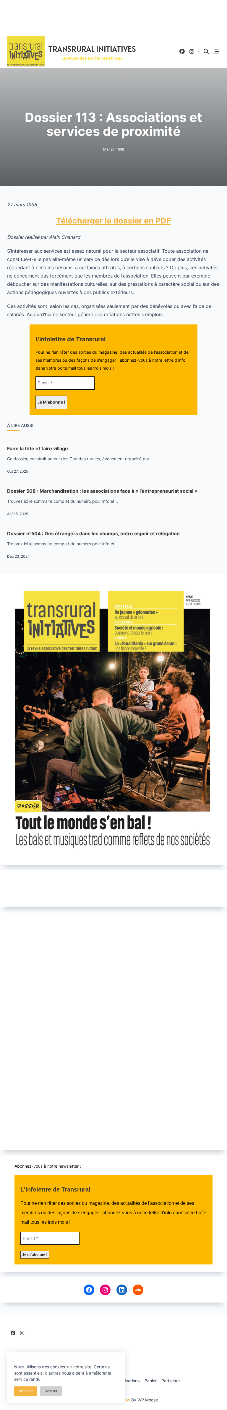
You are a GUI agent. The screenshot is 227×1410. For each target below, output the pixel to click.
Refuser (51, 1391)
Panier (151, 1380)
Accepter (26, 1391)
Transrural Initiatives (92, 48)
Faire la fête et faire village (37, 448)
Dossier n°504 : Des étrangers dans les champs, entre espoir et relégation (93, 533)
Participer (170, 1380)
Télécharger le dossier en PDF (113, 221)
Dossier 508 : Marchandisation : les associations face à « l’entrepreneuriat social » (102, 491)
